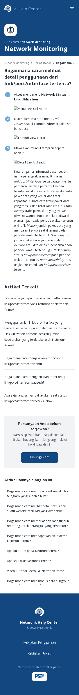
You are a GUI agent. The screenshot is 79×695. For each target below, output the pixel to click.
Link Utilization (43, 63)
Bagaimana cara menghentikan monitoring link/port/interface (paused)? (34, 379)
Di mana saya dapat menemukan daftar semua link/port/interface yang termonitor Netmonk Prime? (38, 304)
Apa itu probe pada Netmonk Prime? (33, 551)
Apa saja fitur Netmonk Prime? (29, 561)
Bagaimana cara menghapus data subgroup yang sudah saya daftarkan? (38, 583)
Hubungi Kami (39, 457)
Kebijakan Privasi (40, 653)
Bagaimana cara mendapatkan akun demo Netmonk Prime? (37, 538)
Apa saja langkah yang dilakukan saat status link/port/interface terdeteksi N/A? (35, 398)
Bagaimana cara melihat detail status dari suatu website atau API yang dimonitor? (36, 508)
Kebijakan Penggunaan (39, 642)
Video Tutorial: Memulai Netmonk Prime (35, 571)
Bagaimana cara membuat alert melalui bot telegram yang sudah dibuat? (38, 493)
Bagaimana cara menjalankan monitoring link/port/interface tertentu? (33, 361)
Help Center (29, 8)
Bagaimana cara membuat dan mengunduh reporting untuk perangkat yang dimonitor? (38, 523)
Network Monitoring (16, 63)
